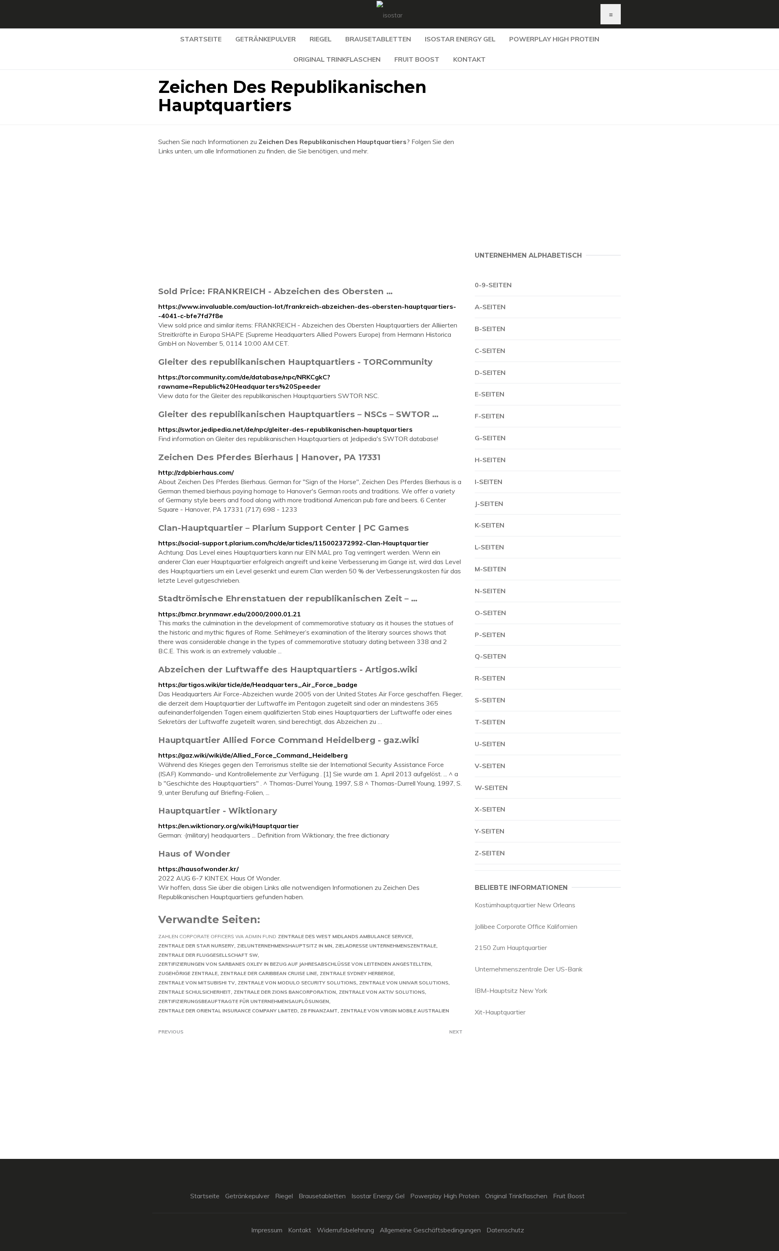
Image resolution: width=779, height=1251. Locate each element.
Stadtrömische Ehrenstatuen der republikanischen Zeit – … (287, 598)
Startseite (201, 39)
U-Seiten (490, 744)
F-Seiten (489, 416)
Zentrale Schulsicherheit (194, 992)
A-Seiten (490, 307)
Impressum (266, 1230)
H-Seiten (490, 460)
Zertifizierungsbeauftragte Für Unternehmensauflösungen (243, 1001)
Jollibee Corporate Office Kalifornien (526, 926)
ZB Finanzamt (319, 1011)
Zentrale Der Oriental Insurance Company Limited (227, 1011)
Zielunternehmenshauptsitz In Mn (284, 946)
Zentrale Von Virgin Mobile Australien (394, 1011)
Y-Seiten (489, 831)
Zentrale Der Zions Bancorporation (285, 992)
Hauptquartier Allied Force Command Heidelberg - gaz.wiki (288, 740)
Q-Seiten (490, 656)
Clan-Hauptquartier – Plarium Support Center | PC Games (283, 528)
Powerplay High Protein (554, 39)
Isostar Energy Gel (460, 39)
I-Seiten (488, 482)
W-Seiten (491, 788)
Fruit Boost (416, 59)
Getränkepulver (265, 39)
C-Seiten (490, 351)
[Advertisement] (310, 221)
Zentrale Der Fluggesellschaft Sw (208, 955)
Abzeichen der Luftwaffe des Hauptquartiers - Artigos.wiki (287, 669)
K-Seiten (489, 525)
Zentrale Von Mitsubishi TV (196, 983)
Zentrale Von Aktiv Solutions (382, 992)
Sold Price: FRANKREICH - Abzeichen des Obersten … (275, 291)
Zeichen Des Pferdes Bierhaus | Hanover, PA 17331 (269, 457)
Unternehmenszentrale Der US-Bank (529, 969)
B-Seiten (490, 329)
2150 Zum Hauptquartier (511, 947)
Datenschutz (505, 1230)
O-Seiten (490, 613)
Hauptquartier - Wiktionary (217, 810)
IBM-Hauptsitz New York (511, 990)
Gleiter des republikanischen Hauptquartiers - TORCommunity (295, 362)
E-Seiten (489, 394)
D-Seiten (490, 372)
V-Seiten (490, 766)
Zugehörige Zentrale (187, 973)
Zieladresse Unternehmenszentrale (385, 946)
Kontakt (469, 59)
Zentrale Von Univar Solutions (403, 983)
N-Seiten (490, 591)
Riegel (320, 39)
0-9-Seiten (493, 285)
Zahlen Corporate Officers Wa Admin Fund (217, 936)
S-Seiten (490, 700)
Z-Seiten (490, 853)
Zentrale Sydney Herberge (357, 973)
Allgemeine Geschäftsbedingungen (430, 1230)
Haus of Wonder (194, 853)
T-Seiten (490, 722)
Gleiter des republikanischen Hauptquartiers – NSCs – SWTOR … (298, 414)
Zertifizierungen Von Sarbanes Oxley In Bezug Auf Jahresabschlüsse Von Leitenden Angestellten (294, 964)
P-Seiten (490, 635)
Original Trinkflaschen (337, 59)
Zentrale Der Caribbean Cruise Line (268, 973)
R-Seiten (490, 678)
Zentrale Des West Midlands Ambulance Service (345, 936)
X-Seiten (490, 809)
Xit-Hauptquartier (500, 1012)
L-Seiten (489, 547)
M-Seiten (490, 569)
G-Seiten (490, 438)
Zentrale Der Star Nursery (196, 946)
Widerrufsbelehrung (345, 1230)
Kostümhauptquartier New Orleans (525, 905)
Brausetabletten (378, 39)
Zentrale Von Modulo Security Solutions (297, 983)
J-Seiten (489, 504)
